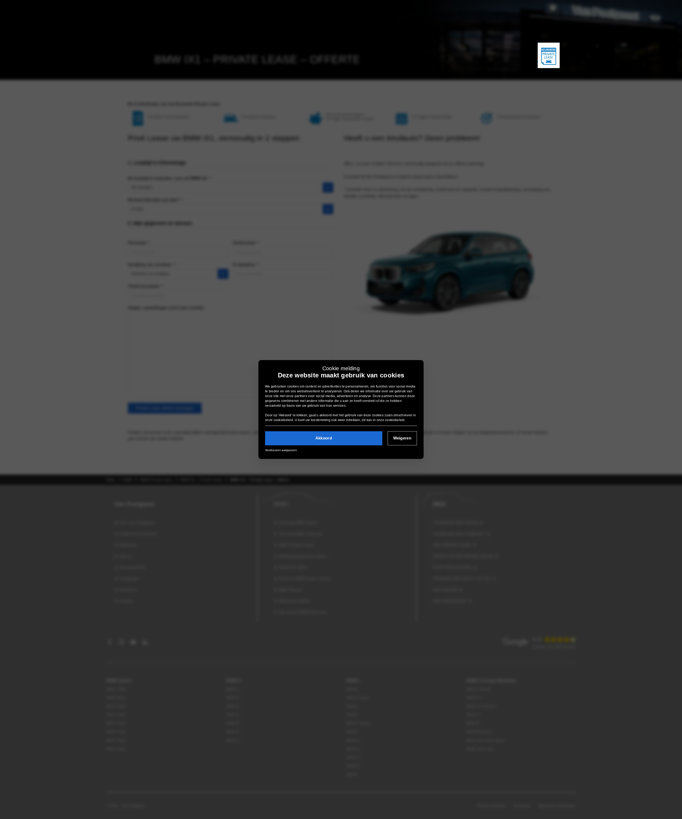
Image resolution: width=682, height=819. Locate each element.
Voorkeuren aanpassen (281, 450)
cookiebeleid (283, 420)
